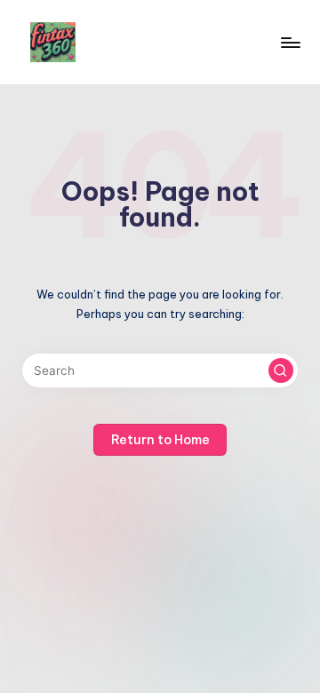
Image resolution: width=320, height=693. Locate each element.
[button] (280, 370)
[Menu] (290, 42)
